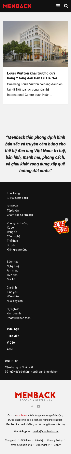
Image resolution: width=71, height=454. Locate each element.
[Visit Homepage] (17, 6)
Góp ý (57, 444)
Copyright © (43, 444)
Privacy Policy (55, 440)
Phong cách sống (17, 223)
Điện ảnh (12, 275)
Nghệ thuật (14, 266)
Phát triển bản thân (19, 318)
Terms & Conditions (20, 444)
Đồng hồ (12, 231)
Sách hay (12, 261)
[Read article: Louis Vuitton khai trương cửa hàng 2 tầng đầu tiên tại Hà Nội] (35, 44)
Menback (21, 415)
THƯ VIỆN (13, 336)
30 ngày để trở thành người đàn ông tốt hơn (31, 371)
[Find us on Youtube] (38, 406)
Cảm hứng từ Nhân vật (19, 367)
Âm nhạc (12, 270)
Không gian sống (17, 249)
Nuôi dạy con (15, 300)
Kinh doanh (14, 313)
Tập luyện (13, 210)
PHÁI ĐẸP (13, 329)
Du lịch (11, 245)
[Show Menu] (58, 6)
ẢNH (10, 349)
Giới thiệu (26, 440)
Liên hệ (39, 440)
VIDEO (11, 342)
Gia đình (12, 287)
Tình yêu (12, 292)
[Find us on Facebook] (32, 406)
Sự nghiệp (13, 309)
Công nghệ (13, 236)
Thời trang (13, 193)
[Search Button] (66, 6)
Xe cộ (10, 227)
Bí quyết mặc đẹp (17, 197)
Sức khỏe (13, 206)
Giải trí (11, 279)
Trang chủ (10, 440)
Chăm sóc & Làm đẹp (20, 214)
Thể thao (12, 240)
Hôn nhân (13, 296)
